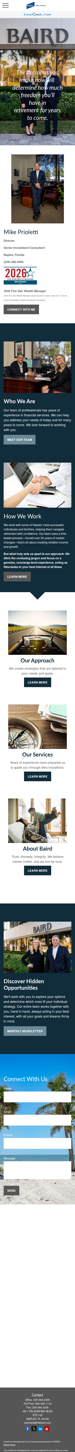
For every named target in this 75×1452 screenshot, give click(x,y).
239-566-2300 (41, 1400)
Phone (8, 1135)
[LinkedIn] (40, 1428)
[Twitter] (33, 1428)
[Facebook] (27, 1428)
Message (9, 1158)
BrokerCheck (9, 1444)
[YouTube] (46, 1428)
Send (11, 1190)
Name (7, 1088)
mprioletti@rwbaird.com (37, 1422)
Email (7, 1112)
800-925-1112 (43, 1403)
